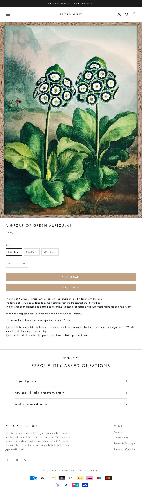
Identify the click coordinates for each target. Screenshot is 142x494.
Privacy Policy (121, 437)
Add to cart (71, 277)
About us (118, 432)
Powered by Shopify (86, 470)
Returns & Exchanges (124, 443)
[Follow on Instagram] (16, 460)
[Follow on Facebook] (7, 460)
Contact (118, 426)
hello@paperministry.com (76, 335)
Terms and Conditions (125, 449)
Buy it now (71, 287)
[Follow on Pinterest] (25, 460)
